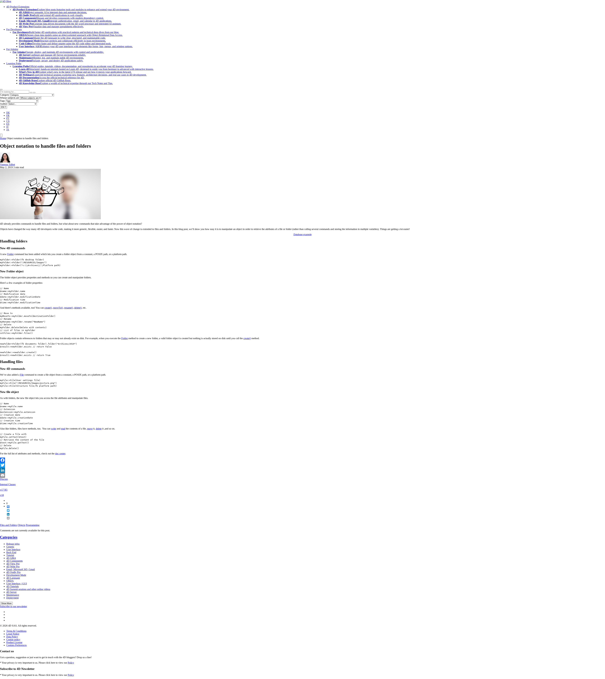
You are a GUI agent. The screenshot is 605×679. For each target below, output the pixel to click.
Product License (14, 642)
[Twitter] (302, 465)
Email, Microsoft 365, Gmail (20, 569)
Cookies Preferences (16, 645)
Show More (6, 603)
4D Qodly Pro (13, 572)
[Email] (302, 475)
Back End (11, 552)
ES (7, 124)
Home (3, 138)
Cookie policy (13, 639)
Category (4, 94)
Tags (2, 100)
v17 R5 (3, 489)
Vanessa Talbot (7, 164)
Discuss (4, 479)
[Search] (34, 92)
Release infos (13, 544)
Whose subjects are (9, 97)
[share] (7, 520)
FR (7, 115)
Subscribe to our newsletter (13, 606)
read (63, 428)
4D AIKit (11, 558)
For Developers (14, 29)
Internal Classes (8, 484)
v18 (2, 495)
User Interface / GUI (16, 583)
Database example (303, 234)
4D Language (13, 578)
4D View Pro (13, 563)
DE (8, 112)
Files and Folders (8, 525)
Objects (21, 525)
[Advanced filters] (31, 92)
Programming (32, 525)
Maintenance (12, 595)
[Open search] (1, 89)
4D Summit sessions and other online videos (28, 589)
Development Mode (16, 575)
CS (7, 121)
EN (3, 107)
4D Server (11, 592)
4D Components (14, 561)
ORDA (10, 580)
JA (7, 129)
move (90, 428)
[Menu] (1, 135)
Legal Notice (12, 634)
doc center (60, 453)
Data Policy (12, 636)
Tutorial (10, 555)
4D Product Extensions (17, 6)
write (53, 428)
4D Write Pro (13, 566)
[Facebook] (302, 460)
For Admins (12, 49)
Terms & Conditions (16, 631)
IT (7, 126)
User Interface (13, 549)
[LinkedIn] (302, 470)
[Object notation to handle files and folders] (50, 218)
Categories (8, 537)
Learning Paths (13, 63)
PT (7, 118)
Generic (10, 546)
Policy (71, 662)
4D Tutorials (12, 586)
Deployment (12, 597)
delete (99, 428)
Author (3, 103)
